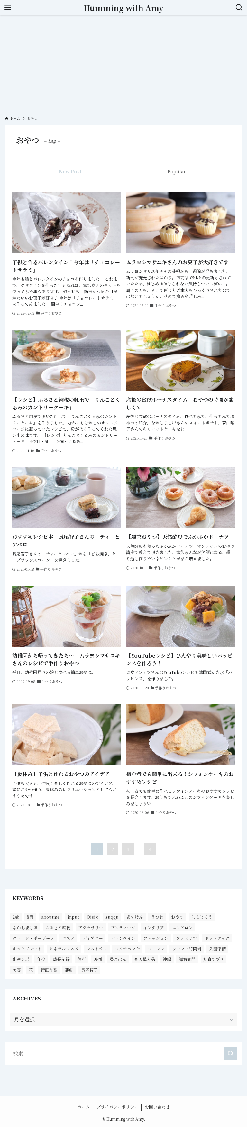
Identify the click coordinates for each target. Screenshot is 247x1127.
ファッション (155, 938)
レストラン (96, 949)
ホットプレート (27, 949)
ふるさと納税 (57, 927)
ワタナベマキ (127, 949)
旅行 (82, 959)
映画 (98, 959)
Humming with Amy (123, 8)
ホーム (83, 1107)
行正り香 (49, 970)
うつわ (157, 917)
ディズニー (92, 938)
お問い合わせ (157, 1107)
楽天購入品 (144, 959)
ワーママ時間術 (186, 949)
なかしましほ (25, 927)
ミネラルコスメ (63, 949)
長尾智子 (89, 970)
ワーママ (156, 949)
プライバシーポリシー (117, 1107)
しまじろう (201, 917)
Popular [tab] (177, 171)
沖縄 (167, 959)
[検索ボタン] (239, 7)
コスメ (68, 938)
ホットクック (217, 938)
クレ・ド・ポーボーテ (33, 938)
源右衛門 (187, 959)
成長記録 (61, 959)
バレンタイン (123, 938)
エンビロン (182, 927)
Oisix (92, 917)
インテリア (153, 927)
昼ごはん (118, 959)
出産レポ (21, 959)
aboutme (50, 917)
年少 (41, 959)
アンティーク (123, 927)
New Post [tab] (70, 171)
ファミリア (186, 938)
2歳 (16, 917)
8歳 (30, 917)
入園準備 (217, 949)
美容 (17, 970)
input (73, 917)
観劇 (69, 970)
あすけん (134, 917)
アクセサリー (90, 927)
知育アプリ (213, 959)
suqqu (112, 917)
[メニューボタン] (7, 7)
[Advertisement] (123, 64)
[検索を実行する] (230, 1053)
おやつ (177, 917)
